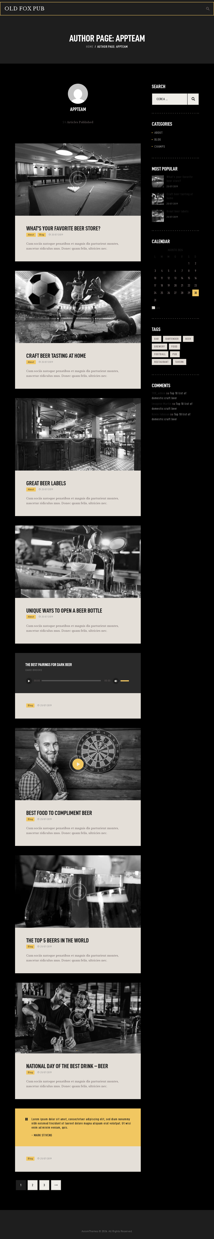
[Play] (29, 681)
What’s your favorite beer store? (63, 228)
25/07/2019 (57, 234)
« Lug (156, 308)
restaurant (161, 361)
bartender (172, 338)
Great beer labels (46, 483)
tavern (179, 361)
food (174, 346)
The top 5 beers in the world (57, 940)
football (160, 354)
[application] (78, 680)
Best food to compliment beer (59, 813)
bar (156, 338)
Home (89, 46)
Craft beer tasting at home (56, 355)
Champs (159, 146)
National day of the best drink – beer (67, 1066)
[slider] (125, 681)
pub (175, 354)
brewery (159, 346)
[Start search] (207, 8)
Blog (41, 234)
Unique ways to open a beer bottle (64, 610)
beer (188, 338)
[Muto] (116, 681)
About (31, 234)
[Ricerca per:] (175, 99)
